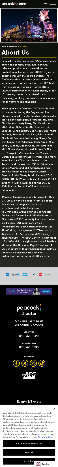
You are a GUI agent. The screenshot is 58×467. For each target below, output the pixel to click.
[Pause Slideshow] (48, 292)
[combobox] (44, 464)
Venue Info (13, 46)
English (45, 464)
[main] (29, 137)
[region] (29, 435)
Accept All (29, 461)
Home (4, 46)
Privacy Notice (45, 437)
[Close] (54, 408)
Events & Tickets (29, 401)
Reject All (29, 452)
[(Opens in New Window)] (29, 293)
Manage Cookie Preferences (29, 443)
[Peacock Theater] (14, 3)
